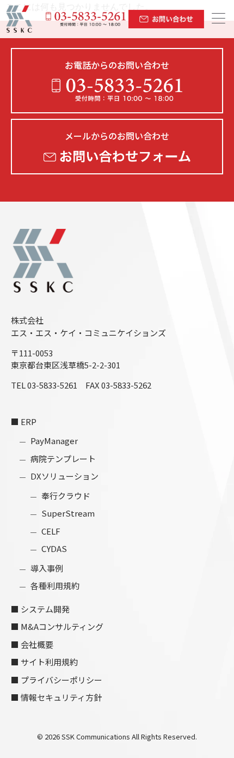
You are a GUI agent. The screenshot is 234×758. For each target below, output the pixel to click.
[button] (218, 19)
